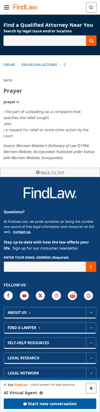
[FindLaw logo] (27, 7)
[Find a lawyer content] (91, 328)
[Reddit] (72, 295)
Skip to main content (50, 5)
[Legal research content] (91, 358)
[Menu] (6, 7)
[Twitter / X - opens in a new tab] (40, 295)
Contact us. (22, 232)
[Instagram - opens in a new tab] (56, 295)
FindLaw (9, 64)
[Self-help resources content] (91, 343)
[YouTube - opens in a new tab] (24, 295)
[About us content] (91, 312)
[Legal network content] (91, 373)
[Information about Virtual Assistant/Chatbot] (41, 392)
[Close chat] (91, 388)
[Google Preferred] (88, 295)
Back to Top (52, 172)
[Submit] (91, 266)
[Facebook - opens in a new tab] (8, 295)
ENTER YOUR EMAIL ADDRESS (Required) (36, 257)
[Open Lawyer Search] (50, 40)
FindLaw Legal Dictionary (39, 64)
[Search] (91, 7)
